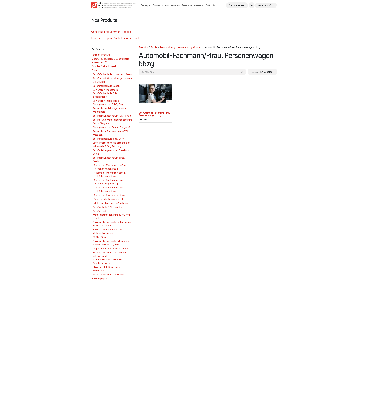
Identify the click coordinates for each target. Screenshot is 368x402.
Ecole (94, 70)
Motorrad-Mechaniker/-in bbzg (111, 203)
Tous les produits (100, 54)
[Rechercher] (242, 72)
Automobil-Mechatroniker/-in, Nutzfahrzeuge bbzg (110, 174)
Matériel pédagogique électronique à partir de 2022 (110, 60)
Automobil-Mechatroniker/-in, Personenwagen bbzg (110, 167)
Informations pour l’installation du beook (115, 38)
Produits (143, 47)
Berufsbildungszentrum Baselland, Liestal (111, 152)
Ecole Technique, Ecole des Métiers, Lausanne (108, 231)
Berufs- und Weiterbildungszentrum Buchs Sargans (112, 121)
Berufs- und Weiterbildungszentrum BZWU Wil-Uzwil (112, 215)
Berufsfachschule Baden (106, 85)
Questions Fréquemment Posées (111, 31)
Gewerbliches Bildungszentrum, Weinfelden (110, 110)
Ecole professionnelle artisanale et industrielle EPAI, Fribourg (111, 144)
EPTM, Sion (99, 237)
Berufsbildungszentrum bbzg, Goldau (109, 159)
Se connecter (237, 5)
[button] (262, 72)
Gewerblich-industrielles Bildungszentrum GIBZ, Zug (108, 102)
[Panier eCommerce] (252, 5)
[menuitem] (146, 5)
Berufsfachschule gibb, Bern (108, 138)
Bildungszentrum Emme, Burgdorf (111, 127)
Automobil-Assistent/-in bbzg (109, 195)
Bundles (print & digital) (104, 66)
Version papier (99, 278)
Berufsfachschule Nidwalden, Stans (112, 74)
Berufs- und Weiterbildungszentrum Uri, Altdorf (112, 80)
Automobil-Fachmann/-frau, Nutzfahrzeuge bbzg (109, 189)
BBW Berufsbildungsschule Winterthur (107, 269)
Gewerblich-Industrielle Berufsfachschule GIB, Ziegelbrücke (105, 93)
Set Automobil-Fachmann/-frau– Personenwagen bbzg (155, 114)
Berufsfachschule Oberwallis (108, 274)
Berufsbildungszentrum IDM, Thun (112, 115)
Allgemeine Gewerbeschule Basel (111, 248)
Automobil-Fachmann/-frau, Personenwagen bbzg (109, 182)
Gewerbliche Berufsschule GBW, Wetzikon (110, 133)
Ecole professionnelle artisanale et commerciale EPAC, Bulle (111, 243)
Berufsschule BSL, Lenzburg (108, 207)
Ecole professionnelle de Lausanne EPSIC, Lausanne (112, 224)
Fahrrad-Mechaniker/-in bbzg (110, 199)
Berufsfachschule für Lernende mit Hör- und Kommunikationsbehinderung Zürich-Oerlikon (110, 257)
